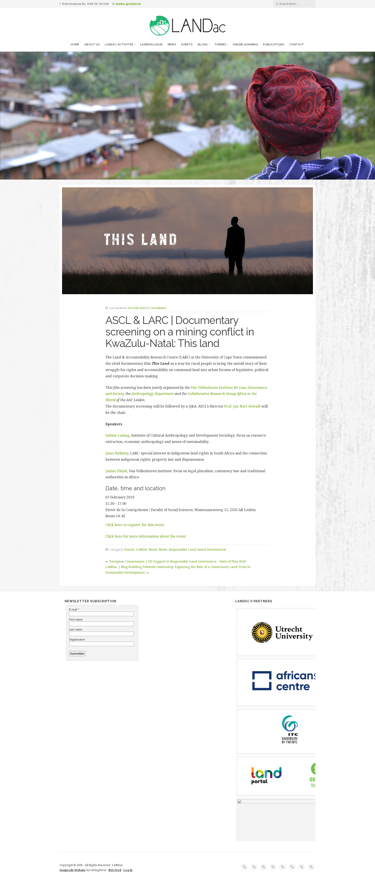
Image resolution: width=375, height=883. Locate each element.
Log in (127, 870)
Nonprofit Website (72, 870)
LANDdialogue (151, 44)
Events (186, 44)
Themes (220, 44)
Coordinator (158, 308)
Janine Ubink (116, 471)
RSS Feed (114, 870)
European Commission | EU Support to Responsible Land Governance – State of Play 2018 (177, 561)
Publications (273, 44)
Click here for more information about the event (145, 536)
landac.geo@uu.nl (128, 4)
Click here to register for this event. (135, 524)
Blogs (203, 44)
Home (75, 44)
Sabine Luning (117, 435)
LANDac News (146, 549)
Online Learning (245, 44)
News (172, 44)
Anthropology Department (153, 393)
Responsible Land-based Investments (197, 549)
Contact (296, 44)
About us (92, 44)
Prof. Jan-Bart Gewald (242, 406)
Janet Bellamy (116, 453)
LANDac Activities (119, 44)
